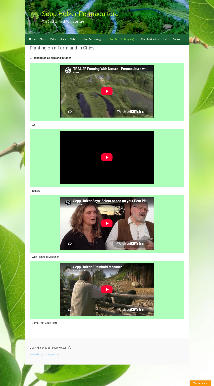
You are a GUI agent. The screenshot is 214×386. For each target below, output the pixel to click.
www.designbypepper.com (45, 354)
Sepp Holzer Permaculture (80, 14)
